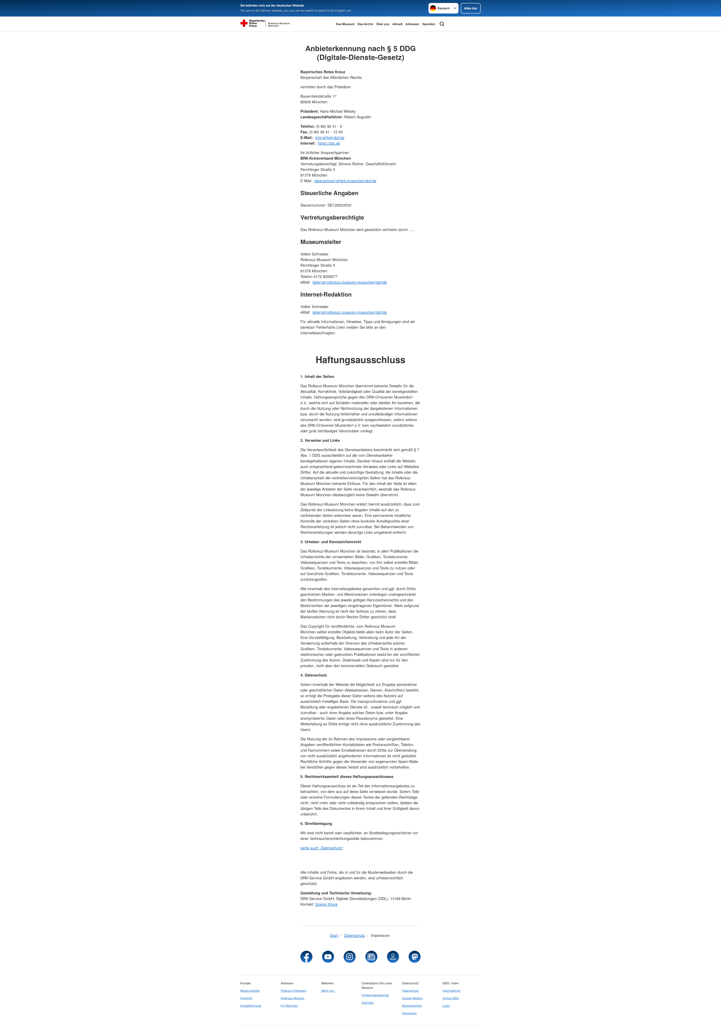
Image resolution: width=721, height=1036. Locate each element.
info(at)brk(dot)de (329, 137)
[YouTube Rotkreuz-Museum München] (328, 957)
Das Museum (345, 24)
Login (446, 1006)
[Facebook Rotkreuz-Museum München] (306, 957)
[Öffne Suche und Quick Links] (442, 24)
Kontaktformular (250, 1006)
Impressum (409, 1013)
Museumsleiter (250, 990)
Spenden (428, 24)
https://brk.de (329, 143)
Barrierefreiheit (412, 1006)
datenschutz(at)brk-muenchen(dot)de (345, 180)
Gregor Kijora (326, 904)
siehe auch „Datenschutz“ (321, 847)
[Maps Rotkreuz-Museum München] (393, 957)
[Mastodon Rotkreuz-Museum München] (415, 957)
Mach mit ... (328, 990)
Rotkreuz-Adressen (293, 990)
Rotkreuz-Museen (292, 998)
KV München (289, 1006)
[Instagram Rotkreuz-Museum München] (350, 957)
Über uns (382, 24)
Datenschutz (410, 990)
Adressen (412, 24)
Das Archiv (365, 24)
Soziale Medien (412, 998)
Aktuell (397, 24)
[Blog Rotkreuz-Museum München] (371, 957)
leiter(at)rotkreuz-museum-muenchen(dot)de (350, 282)
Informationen (452, 990)
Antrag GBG (451, 998)
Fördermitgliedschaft (375, 995)
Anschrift (246, 998)
